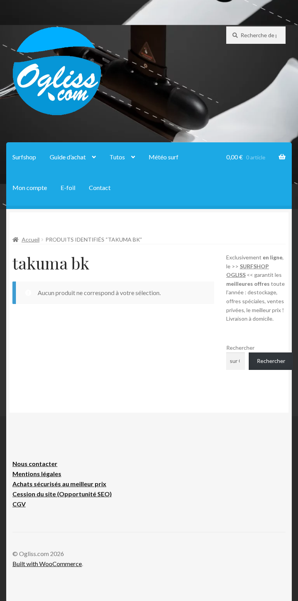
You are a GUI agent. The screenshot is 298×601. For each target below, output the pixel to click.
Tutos (117, 157)
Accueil (31, 239)
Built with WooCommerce (47, 563)
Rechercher (240, 347)
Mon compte (29, 187)
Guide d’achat (68, 157)
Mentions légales (36, 473)
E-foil (68, 187)
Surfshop (24, 157)
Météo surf (163, 157)
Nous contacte (33, 463)
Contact (100, 187)
